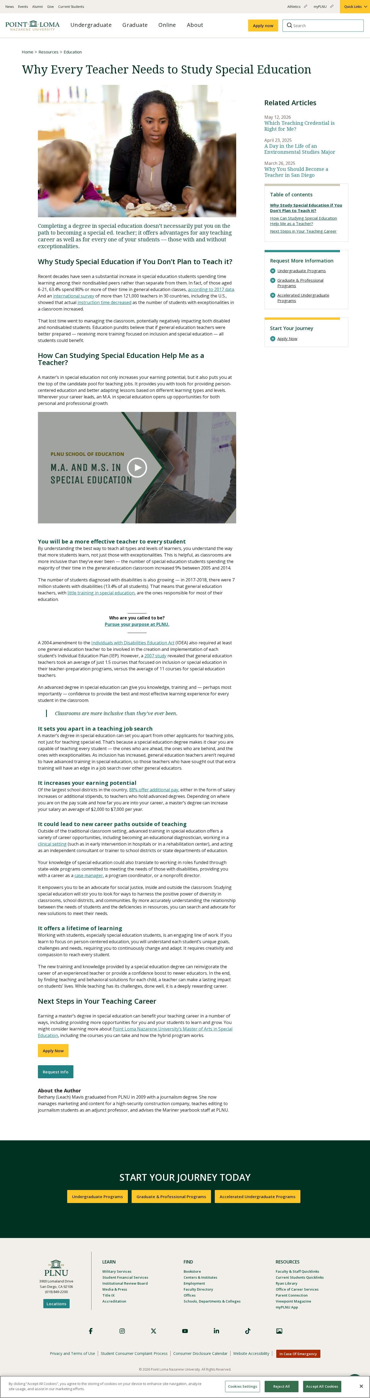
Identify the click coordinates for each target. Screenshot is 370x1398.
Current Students (71, 6)
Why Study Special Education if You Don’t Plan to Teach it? (306, 207)
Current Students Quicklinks (300, 1277)
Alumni (37, 6)
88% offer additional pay (153, 790)
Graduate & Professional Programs (300, 283)
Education (73, 52)
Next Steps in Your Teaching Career (303, 231)
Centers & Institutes (200, 1277)
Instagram (122, 1331)
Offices (190, 1295)
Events (23, 6)
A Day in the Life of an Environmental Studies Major (299, 149)
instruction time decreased (104, 302)
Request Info (56, 1071)
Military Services (116, 1271)
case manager (88, 875)
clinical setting (52, 844)
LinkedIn (216, 1331)
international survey (73, 296)
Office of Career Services (297, 1289)
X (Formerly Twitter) (153, 1331)
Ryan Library (286, 1283)
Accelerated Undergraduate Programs (303, 298)
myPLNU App (287, 1307)
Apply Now (53, 1050)
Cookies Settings (242, 1386)
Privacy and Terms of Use (72, 1353)
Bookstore (192, 1271)
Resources (48, 52)
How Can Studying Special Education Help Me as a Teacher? (303, 220)
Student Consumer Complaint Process (134, 1353)
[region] (185, 1387)
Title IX (108, 1295)
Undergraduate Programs (301, 270)
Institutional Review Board (125, 1283)
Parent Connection (292, 1295)
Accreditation (114, 1301)
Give (50, 6)
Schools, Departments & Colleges (212, 1301)
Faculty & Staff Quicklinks (297, 1271)
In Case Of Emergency (298, 1353)
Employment (194, 1283)
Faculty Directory (198, 1289)
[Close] (361, 1386)
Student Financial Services (125, 1277)
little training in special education (101, 593)
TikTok (247, 1331)
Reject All (281, 1386)
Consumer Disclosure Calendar (200, 1353)
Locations (56, 1303)
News (9, 6)
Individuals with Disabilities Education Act (132, 643)
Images (279, 1331)
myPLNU (320, 8)
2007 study (155, 656)
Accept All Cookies (322, 1386)
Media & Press (114, 1289)
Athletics (294, 8)
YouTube (185, 1331)
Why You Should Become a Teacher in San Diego (296, 172)
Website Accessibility (251, 1353)
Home (27, 52)
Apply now (263, 25)
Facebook (90, 1331)
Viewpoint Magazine (293, 1301)
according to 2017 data (211, 289)
